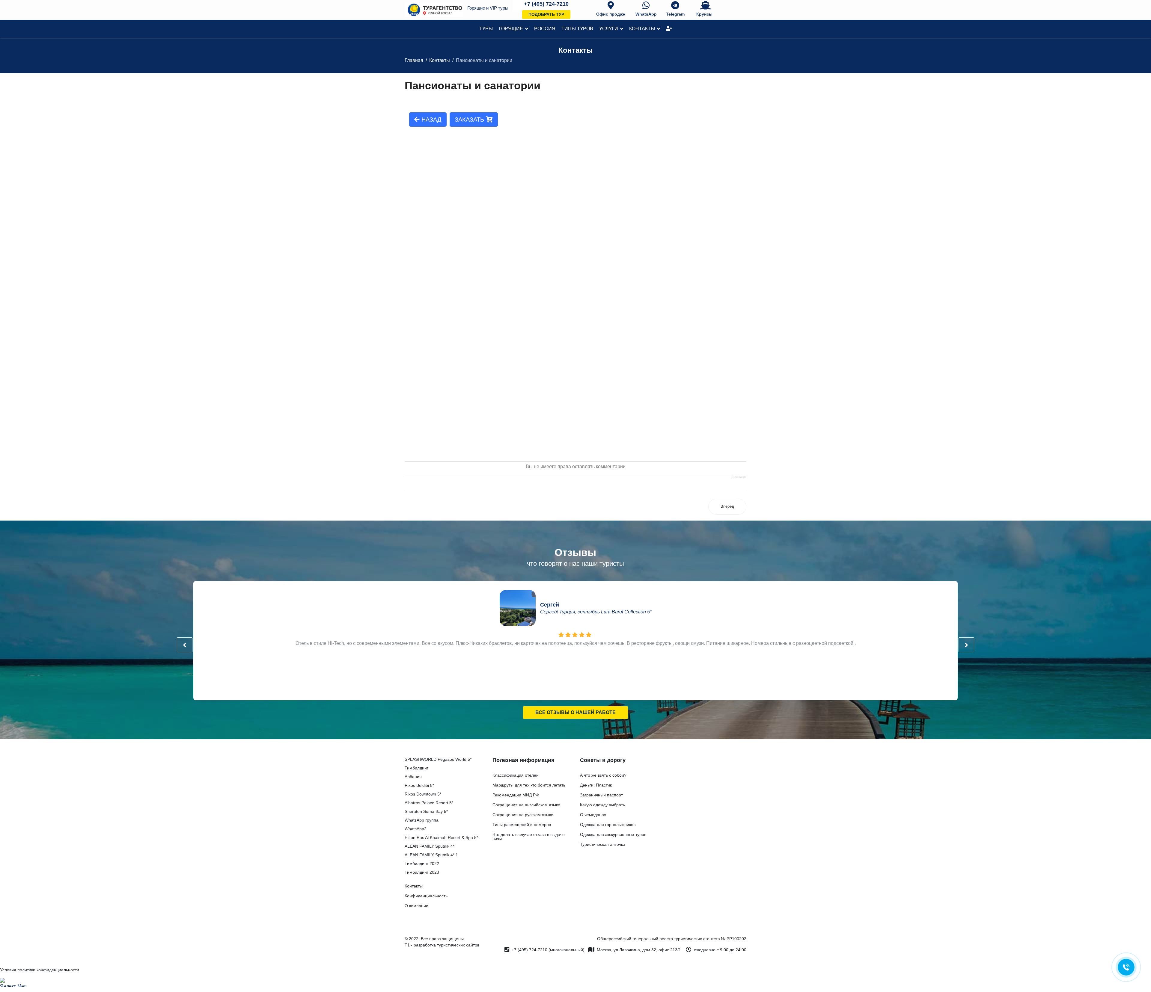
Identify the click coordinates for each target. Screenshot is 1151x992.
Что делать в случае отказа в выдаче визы (528, 836)
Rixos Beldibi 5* (419, 785)
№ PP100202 (733, 938)
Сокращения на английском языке (526, 805)
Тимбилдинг (416, 768)
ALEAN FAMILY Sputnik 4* (429, 846)
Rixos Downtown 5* (423, 794)
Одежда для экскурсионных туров (613, 834)
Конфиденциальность (426, 896)
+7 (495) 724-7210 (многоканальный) (548, 949)
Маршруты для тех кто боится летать (528, 785)
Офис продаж (610, 14)
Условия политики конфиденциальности (39, 969)
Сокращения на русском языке (522, 815)
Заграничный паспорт (601, 795)
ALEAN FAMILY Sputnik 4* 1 (431, 855)
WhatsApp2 (416, 829)
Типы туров (577, 28)
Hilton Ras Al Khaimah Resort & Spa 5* (441, 837)
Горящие (511, 28)
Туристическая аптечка (602, 844)
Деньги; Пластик (596, 785)
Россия (544, 28)
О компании (416, 906)
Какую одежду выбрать (602, 805)
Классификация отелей (515, 775)
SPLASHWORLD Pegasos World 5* (438, 759)
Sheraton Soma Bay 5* (426, 811)
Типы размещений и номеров (521, 824)
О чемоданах (593, 815)
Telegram (675, 14)
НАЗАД (431, 119)
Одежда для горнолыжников (607, 824)
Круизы (704, 14)
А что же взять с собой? (603, 775)
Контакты (642, 28)
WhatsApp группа (422, 820)
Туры (486, 28)
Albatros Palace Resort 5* (429, 803)
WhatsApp (646, 14)
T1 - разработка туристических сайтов (442, 945)
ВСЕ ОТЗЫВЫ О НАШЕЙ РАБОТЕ (575, 712)
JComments (738, 477)
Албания (413, 777)
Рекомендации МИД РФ (515, 795)
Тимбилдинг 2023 (422, 872)
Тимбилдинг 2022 (422, 863)
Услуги (608, 28)
